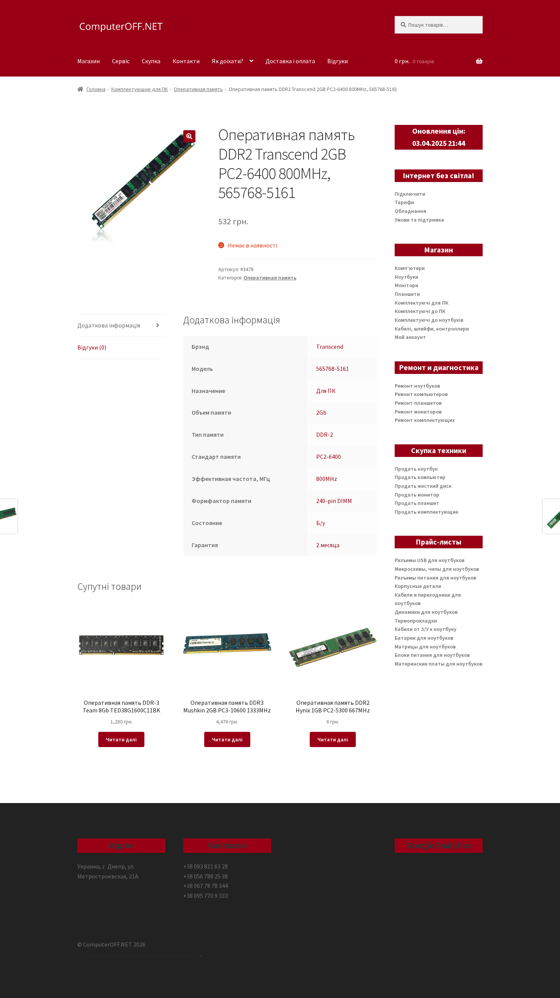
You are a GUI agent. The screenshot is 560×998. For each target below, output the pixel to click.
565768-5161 (332, 368)
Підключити (410, 193)
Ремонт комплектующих (425, 420)
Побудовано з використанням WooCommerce (138, 954)
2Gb (321, 412)
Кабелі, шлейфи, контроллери (432, 328)
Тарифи (404, 202)
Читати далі (121, 739)
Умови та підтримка (419, 219)
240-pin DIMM (334, 501)
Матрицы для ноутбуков (425, 646)
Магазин (88, 61)
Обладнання (410, 211)
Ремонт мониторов (418, 411)
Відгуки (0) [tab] (91, 347)
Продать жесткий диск (423, 485)
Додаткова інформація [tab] (108, 325)
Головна (96, 89)
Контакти (186, 61)
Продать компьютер (420, 477)
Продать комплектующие (426, 511)
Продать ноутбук (416, 468)
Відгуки (337, 61)
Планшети (407, 294)
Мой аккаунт (410, 337)
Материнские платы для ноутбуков (438, 663)
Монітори (406, 285)
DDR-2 (324, 434)
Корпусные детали (418, 586)
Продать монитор (417, 494)
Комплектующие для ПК (139, 89)
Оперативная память (198, 89)
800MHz (326, 478)
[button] (189, 136)
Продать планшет (417, 503)
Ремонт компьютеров (421, 394)
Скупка (151, 61)
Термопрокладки (416, 620)
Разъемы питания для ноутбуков (435, 577)
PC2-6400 (328, 456)
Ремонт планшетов (418, 402)
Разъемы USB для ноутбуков (429, 560)
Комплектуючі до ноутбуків (429, 319)
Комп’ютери (410, 268)
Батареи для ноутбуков (424, 637)
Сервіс (121, 61)
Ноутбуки (406, 276)
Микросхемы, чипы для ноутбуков (437, 568)
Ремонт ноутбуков (417, 385)
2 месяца (327, 545)
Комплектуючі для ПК (421, 302)
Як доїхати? (227, 61)
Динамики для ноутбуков (426, 611)
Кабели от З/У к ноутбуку (425, 629)
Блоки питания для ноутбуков (432, 654)
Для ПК (326, 390)
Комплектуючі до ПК (420, 311)
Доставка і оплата (290, 61)
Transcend (329, 346)
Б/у (320, 523)
